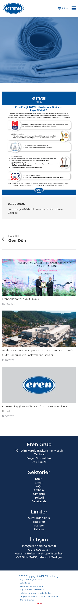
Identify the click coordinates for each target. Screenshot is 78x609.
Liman (39, 482)
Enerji (39, 478)
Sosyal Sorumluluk (39, 458)
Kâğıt (39, 486)
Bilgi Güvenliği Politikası (31, 579)
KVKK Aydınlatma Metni (31, 586)
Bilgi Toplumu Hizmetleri (32, 589)
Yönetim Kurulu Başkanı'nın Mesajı (39, 450)
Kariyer (39, 525)
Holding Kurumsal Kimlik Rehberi (36, 593)
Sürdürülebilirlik (39, 518)
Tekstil (39, 497)
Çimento (39, 494)
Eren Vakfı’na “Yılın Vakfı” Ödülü (21, 298)
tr (64, 8)
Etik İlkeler (39, 462)
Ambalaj (39, 490)
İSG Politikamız (27, 600)
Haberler (39, 521)
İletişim (39, 529)
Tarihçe (39, 454)
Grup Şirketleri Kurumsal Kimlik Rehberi (39, 596)
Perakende (39, 501)
